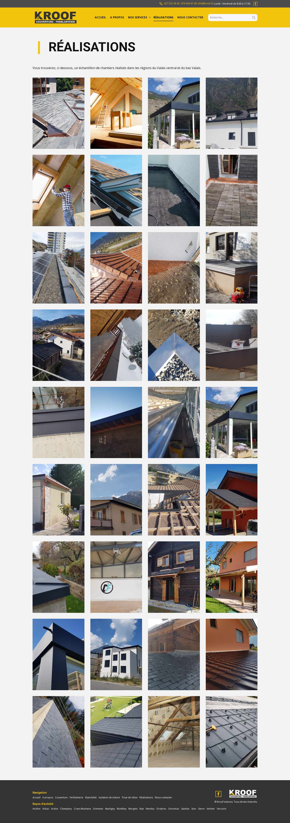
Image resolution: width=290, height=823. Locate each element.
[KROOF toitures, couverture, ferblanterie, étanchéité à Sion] (55, 17)
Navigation (40, 792)
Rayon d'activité (43, 803)
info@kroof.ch (205, 3)
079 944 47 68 (189, 3)
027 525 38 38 (171, 3)
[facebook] (255, 4)
